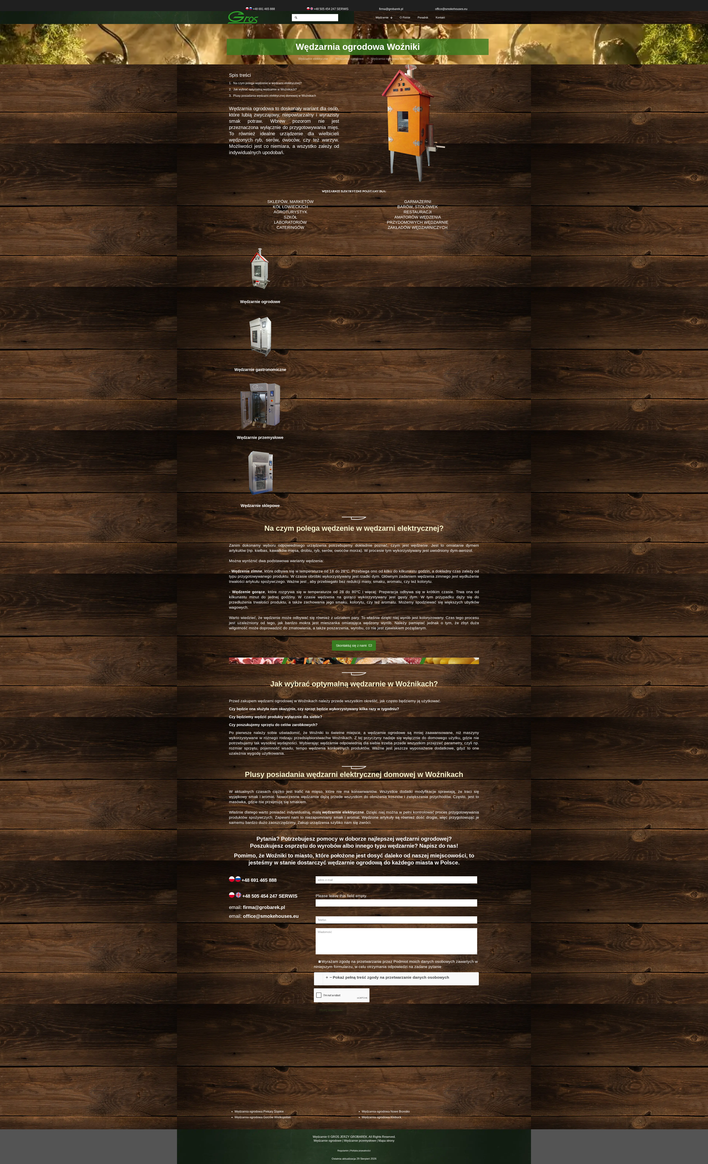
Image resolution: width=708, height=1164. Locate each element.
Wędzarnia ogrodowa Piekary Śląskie (259, 1111)
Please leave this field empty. (341, 896)
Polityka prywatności (360, 1150)
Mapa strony (386, 1140)
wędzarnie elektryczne (343, 812)
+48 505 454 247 (325, 9)
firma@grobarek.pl (391, 9)
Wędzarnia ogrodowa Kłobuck (381, 1117)
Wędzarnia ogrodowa (349, 58)
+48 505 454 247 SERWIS (269, 896)
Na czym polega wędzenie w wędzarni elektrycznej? (267, 83)
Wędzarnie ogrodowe (328, 1140)
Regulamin (342, 1150)
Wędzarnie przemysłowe (360, 1140)
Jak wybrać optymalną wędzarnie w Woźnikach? (265, 89)
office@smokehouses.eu (451, 9)
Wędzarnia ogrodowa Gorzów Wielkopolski (263, 1117)
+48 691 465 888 (264, 9)
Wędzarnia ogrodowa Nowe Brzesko (386, 1111)
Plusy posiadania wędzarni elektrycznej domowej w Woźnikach (274, 95)
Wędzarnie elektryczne (313, 58)
